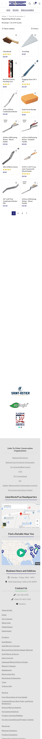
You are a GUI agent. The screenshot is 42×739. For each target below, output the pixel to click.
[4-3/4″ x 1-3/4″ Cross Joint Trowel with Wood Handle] (30, 156)
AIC (20, 481)
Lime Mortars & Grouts (11, 646)
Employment (6, 631)
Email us (22, 604)
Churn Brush (7, 51)
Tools (4, 682)
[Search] (29, 3)
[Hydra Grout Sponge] (30, 99)
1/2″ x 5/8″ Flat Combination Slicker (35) (10, 201)
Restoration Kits (8, 674)
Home (4, 16)
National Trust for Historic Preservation (20, 462)
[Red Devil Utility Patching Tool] (11, 69)
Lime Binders (7, 642)
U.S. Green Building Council (20, 467)
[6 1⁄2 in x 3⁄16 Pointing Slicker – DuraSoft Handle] (30, 127)
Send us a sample (27, 10)
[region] (20, 405)
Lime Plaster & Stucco (10, 654)
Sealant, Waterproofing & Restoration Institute (20, 485)
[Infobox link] (2, 3)
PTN (20, 472)
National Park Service (20, 458)
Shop (8, 10)
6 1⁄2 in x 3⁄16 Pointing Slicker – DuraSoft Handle (29, 139)
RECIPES (16, 10)
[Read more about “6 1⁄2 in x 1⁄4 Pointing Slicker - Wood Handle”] (35, 183)
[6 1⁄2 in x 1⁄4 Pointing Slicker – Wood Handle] (30, 188)
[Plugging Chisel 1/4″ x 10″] (30, 69)
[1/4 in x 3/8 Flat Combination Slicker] (11, 99)
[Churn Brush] (11, 41)
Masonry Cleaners (9, 666)
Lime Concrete (7, 658)
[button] (16, 35)
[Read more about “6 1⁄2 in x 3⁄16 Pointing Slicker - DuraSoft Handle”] (35, 121)
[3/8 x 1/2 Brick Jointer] (11, 156)
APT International (20, 476)
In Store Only (7, 686)
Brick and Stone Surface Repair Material (17, 650)
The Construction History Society (20, 490)
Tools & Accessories (16, 16)
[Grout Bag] (30, 41)
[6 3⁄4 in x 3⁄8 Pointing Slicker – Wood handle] (11, 127)
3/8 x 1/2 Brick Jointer (10, 167)
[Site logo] (17, 3)
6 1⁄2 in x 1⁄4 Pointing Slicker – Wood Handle (29, 201)
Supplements (7, 670)
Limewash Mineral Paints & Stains (15, 662)
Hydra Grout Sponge (29, 109)
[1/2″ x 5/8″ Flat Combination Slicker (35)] (11, 188)
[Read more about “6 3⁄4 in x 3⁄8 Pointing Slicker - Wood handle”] (16, 121)
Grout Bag (25, 51)
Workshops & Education (11, 678)
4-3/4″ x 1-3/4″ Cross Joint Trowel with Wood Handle (29, 169)
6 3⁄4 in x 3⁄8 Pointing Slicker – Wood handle (10, 139)
